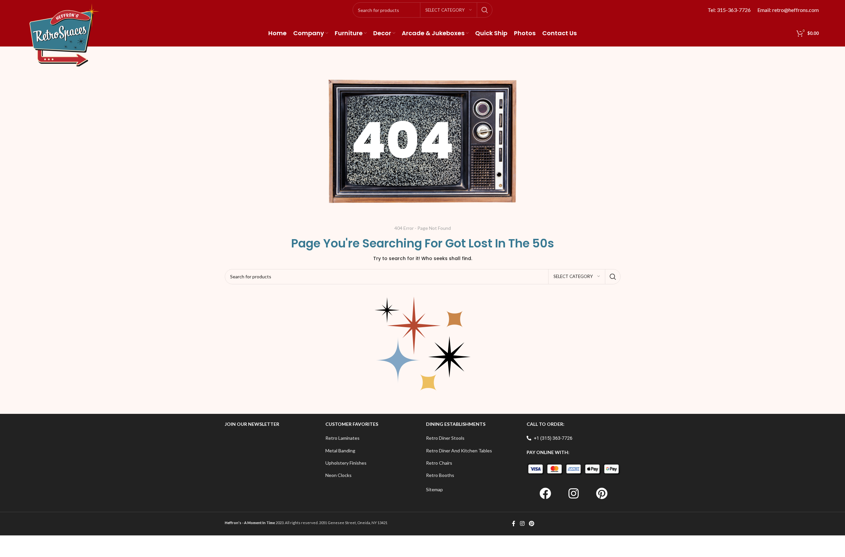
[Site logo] (64, 34)
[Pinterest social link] (532, 524)
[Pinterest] (601, 493)
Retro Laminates (342, 438)
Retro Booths (440, 475)
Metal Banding (340, 450)
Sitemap (434, 489)
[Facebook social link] (514, 524)
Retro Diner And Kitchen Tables (459, 450)
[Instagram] (573, 493)
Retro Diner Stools (445, 438)
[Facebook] (545, 493)
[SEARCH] (484, 10)
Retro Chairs (439, 463)
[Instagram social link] (522, 524)
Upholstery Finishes (346, 463)
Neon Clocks (338, 475)
